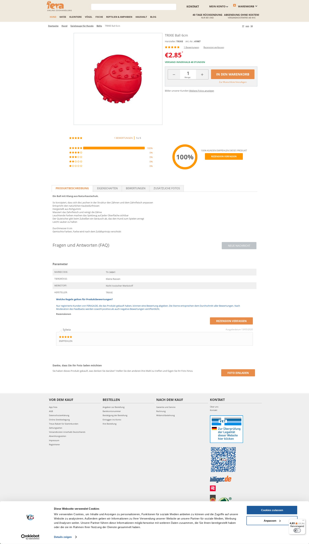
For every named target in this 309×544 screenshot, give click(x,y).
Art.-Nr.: (189, 41)
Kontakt (193, 6)
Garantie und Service (165, 407)
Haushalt (141, 16)
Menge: (188, 77)
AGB (51, 411)
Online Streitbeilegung (59, 419)
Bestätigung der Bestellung (115, 415)
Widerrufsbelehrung (165, 415)
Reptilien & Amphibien (119, 16)
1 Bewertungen (191, 47)
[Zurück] (238, 26)
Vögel (88, 16)
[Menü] (303, 521)
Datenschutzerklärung (59, 415)
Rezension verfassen (213, 47)
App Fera (53, 407)
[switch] (297, 530)
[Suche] (173, 6)
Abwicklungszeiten (57, 436)
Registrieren (54, 444)
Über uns (214, 406)
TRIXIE (179, 41)
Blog (153, 16)
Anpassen (270, 520)
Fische (99, 16)
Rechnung (161, 411)
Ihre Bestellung (109, 423)
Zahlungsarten (55, 427)
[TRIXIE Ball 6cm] (118, 79)
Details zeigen (63, 536)
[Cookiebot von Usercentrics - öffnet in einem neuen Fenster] (30, 537)
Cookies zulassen (272, 510)
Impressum (54, 440)
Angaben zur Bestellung (113, 407)
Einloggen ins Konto (112, 419)
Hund (53, 16)
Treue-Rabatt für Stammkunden (63, 423)
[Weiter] (256, 26)
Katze (63, 16)
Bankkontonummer (112, 411)
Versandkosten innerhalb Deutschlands (67, 432)
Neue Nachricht (239, 245)
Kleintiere (75, 16)
